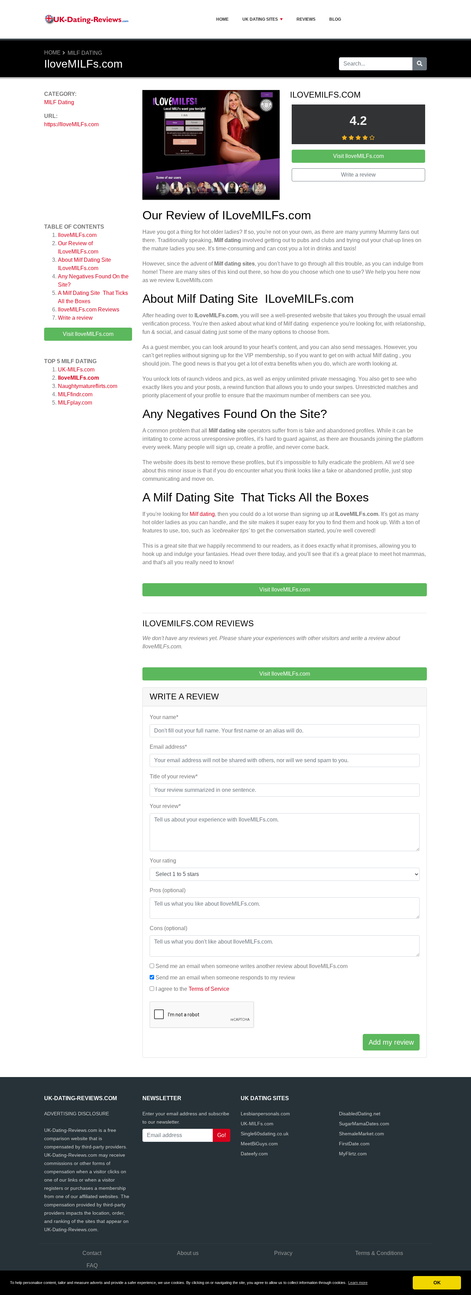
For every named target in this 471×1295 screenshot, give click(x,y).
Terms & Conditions (379, 1253)
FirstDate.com (354, 1143)
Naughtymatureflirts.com (87, 386)
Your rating (163, 861)
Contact (91, 1253)
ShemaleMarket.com (361, 1133)
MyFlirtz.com (353, 1153)
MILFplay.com (75, 403)
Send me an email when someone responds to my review (225, 977)
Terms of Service (209, 989)
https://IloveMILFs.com (71, 124)
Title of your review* (174, 776)
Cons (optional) (168, 928)
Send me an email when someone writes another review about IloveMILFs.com (252, 966)
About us (188, 1253)
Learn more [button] (358, 1283)
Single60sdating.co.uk (265, 1133)
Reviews (306, 19)
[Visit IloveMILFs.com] (211, 146)
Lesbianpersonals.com (265, 1113)
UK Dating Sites (260, 19)
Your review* (165, 806)
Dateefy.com (254, 1153)
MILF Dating (85, 53)
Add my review (391, 1042)
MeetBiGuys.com (259, 1143)
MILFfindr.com (75, 394)
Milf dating (202, 514)
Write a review (75, 318)
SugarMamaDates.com (364, 1123)
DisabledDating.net (359, 1113)
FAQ (92, 1265)
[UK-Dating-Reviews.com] (87, 19)
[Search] (419, 63)
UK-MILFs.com (76, 369)
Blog (335, 19)
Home (222, 19)
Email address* (168, 747)
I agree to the (192, 989)
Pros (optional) (168, 890)
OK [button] (437, 1282)
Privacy (283, 1253)
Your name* (164, 717)
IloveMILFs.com (77, 235)
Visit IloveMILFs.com (88, 334)
